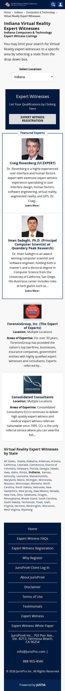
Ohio (20, 495)
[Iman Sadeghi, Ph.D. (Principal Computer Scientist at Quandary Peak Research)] (32, 226)
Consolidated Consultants (32, 397)
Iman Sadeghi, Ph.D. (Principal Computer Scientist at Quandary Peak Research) (32, 244)
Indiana (18, 12)
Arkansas (44, 461)
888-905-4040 (33, 661)
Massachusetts (38, 476)
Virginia (8, 506)
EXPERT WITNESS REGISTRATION (32, 119)
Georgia (44, 469)
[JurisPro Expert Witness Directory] (25, 4)
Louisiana (22, 476)
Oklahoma (30, 495)
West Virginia (12, 510)
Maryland (10, 480)
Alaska (21, 461)
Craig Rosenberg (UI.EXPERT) (32, 163)
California (10, 465)
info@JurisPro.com (31, 652)
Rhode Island (29, 499)
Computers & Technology (40, 12)
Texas (39, 502)
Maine (21, 480)
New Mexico (41, 491)
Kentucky (9, 476)
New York (9, 495)
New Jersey (25, 491)
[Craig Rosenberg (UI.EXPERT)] (32, 149)
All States (9, 461)
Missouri (9, 483)
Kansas (46, 472)
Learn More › (32, 206)
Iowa (7, 472)
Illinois (23, 472)
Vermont (20, 506)
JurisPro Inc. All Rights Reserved (37, 671)
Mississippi (22, 483)
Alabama (32, 461)
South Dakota (12, 502)
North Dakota (24, 487)
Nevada (54, 491)
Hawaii (54, 469)
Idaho (14, 472)
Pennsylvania (12, 499)
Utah (47, 502)
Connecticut (36, 465)
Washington (33, 506)
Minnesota (45, 480)
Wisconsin (48, 506)
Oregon (42, 495)
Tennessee (27, 502)
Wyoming (26, 510)
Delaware (22, 469)
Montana (36, 483)
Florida (34, 469)
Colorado (22, 465)
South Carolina (48, 499)
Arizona (55, 461)
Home (7, 12)
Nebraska (39, 487)
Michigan (31, 480)
